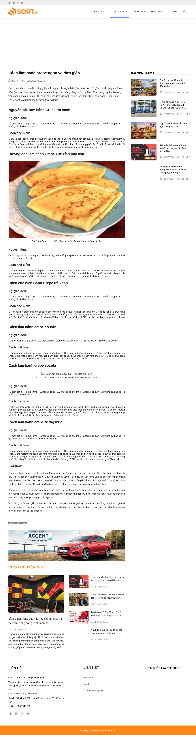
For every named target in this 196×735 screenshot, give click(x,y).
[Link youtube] (22, 3)
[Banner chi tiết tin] (66, 545)
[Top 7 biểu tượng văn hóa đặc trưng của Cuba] (143, 130)
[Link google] (18, 3)
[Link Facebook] (9, 3)
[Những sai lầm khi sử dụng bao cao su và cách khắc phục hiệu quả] (143, 172)
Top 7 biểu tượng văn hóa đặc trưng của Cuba (173, 125)
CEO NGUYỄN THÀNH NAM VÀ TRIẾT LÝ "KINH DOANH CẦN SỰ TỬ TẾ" (107, 598)
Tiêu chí (156, 11)
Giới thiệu (88, 677)
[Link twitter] (14, 3)
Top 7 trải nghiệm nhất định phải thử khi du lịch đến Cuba (172, 83)
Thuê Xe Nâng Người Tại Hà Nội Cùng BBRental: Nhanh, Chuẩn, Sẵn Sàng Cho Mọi (173, 105)
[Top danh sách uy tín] (23, 11)
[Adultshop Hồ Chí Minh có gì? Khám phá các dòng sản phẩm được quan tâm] (79, 617)
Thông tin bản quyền (93, 690)
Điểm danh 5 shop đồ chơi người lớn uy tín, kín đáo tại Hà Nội (173, 148)
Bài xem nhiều (142, 73)
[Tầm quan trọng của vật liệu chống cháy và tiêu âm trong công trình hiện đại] (36, 594)
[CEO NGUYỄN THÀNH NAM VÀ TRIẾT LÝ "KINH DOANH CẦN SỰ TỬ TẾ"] (79, 599)
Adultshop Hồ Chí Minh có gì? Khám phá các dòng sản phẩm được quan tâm (106, 615)
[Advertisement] (98, 40)
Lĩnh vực (119, 11)
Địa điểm (138, 11)
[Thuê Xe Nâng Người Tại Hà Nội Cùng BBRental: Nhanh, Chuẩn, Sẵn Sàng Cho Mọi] (143, 108)
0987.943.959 (23, 706)
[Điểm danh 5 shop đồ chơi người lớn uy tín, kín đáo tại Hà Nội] (79, 581)
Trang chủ (99, 11)
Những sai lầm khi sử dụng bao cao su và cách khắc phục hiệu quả (106, 633)
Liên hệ (172, 11)
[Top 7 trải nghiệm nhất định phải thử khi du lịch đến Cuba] (143, 87)
